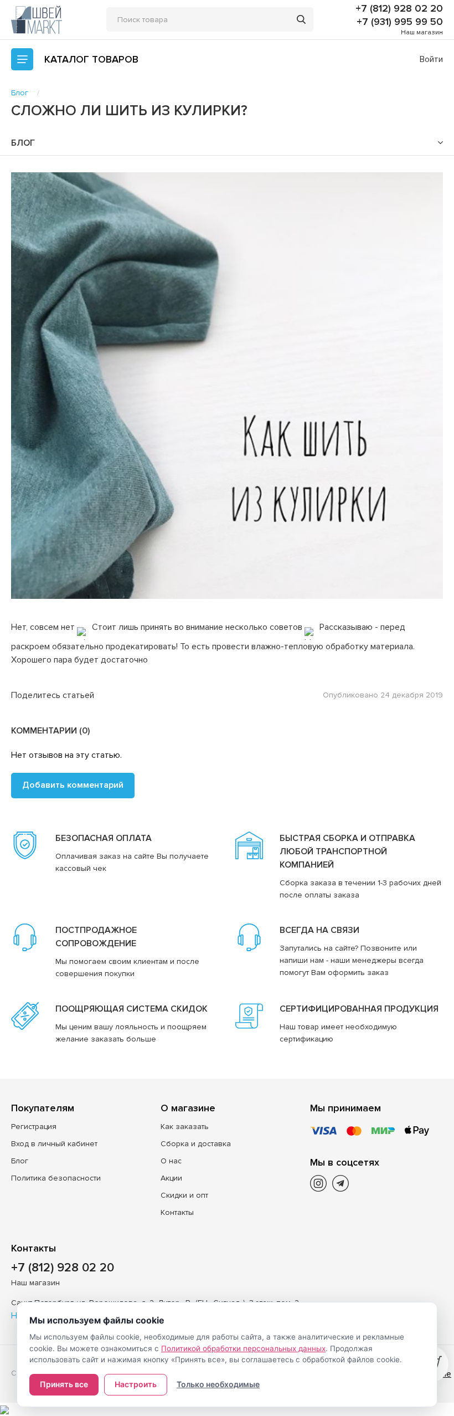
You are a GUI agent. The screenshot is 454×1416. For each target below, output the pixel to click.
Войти (431, 59)
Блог (19, 1161)
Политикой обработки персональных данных (243, 1348)
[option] (227, 385)
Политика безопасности (56, 1178)
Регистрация (33, 1126)
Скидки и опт (184, 1195)
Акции (171, 1178)
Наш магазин (422, 32)
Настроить (136, 1384)
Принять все (64, 1384)
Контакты (177, 1212)
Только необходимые (218, 1384)
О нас (171, 1161)
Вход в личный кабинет (54, 1143)
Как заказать (185, 1126)
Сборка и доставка (196, 1143)
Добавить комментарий (72, 785)
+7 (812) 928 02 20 (399, 8)
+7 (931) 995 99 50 (400, 22)
